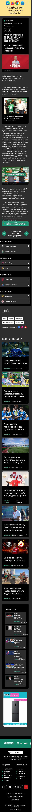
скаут (11, 318)
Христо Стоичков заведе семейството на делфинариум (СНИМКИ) (14, 591)
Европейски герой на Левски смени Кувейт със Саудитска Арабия (15, 493)
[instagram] (20, 787)
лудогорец (19, 318)
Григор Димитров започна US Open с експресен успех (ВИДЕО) (19, 654)
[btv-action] (19, 743)
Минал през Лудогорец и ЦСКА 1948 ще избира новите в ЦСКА (13, 118)
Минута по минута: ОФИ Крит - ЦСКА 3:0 (14, 559)
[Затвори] (28, 2)
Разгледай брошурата (14, 694)
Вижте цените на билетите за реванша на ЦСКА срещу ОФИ (14, 460)
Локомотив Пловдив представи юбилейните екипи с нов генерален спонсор (18, 629)
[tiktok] (10, 787)
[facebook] (4, 787)
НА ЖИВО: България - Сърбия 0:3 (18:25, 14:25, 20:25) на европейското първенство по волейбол (18, 616)
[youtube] (15, 787)
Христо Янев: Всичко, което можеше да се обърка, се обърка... (14, 527)
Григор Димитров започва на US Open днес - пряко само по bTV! (18, 679)
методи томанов (8, 322)
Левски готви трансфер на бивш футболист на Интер (14, 427)
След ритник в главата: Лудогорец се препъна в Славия (14, 394)
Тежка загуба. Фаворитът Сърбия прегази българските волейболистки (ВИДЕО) (19, 666)
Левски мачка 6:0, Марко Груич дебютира (15, 362)
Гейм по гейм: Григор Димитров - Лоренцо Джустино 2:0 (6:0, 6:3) (18, 641)
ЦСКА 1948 (19, 322)
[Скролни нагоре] (26, 787)
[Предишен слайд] (4, 233)
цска (4, 318)
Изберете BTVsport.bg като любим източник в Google (16, 223)
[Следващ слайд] (26, 233)
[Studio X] (17, 810)
